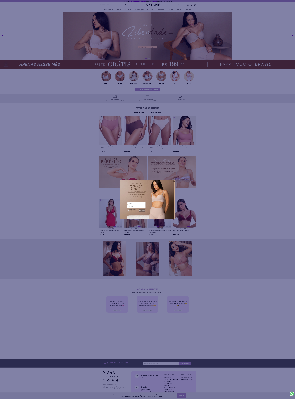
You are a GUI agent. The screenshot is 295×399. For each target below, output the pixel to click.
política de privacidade (132, 210)
